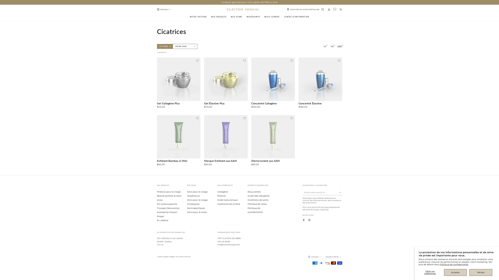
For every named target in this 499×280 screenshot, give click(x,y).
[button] (322, 9)
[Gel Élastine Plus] (226, 79)
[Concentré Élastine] (320, 79)
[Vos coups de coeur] (334, 9)
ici (327, 210)
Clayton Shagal (169, 257)
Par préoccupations (167, 204)
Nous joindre (254, 192)
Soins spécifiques (196, 208)
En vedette (162, 220)
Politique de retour (257, 204)
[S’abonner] (340, 192)
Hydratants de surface (228, 204)
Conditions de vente (258, 200)
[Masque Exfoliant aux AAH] (226, 137)
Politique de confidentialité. (454, 264)
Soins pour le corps (197, 212)
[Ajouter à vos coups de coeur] (197, 61)
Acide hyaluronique (227, 200)
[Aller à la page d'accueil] (243, 9)
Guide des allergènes (258, 196)
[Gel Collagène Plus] (179, 79)
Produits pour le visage (169, 192)
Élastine (221, 196)
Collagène (222, 192)
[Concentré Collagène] (273, 79)
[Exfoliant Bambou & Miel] (179, 137)
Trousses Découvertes (168, 208)
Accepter (455, 272)
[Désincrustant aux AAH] (273, 137)
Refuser (481, 272)
